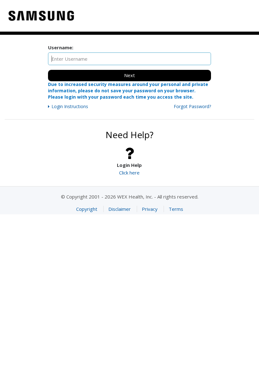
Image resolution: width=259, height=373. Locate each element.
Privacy (150, 209)
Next (129, 75)
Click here (129, 172)
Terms (176, 209)
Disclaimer (119, 209)
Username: (60, 47)
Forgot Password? (192, 106)
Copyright (86, 209)
